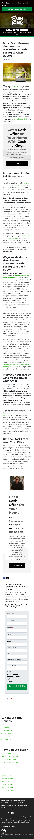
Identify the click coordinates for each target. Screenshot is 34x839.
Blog (17, 34)
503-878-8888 (17, 30)
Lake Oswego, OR (8, 778)
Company (16, 32)
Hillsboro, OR (6, 775)
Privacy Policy (6, 805)
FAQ (19, 803)
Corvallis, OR (6, 733)
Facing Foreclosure (8, 759)
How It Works (23, 32)
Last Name (11, 621)
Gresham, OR (6, 739)
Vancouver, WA (7, 787)
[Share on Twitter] (7, 578)
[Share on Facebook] (4, 578)
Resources (25, 803)
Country (9, 671)
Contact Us (21, 800)
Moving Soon (6, 753)
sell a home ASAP (20, 119)
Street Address (11, 647)
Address (10, 642)
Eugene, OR (5, 736)
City (8, 653)
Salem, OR (5, 781)
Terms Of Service (17, 805)
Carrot (3, 836)
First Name (11, 614)
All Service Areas (7, 790)
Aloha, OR (5, 727)
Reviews (29, 32)
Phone (10, 628)
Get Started (17, 163)
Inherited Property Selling (11, 762)
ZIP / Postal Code (12, 665)
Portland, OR (6, 724)
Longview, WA (6, 784)
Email (9, 635)
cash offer (15, 87)
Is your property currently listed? (13, 676)
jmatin (7, 61)
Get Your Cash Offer (17, 9)
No (10, 679)
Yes (10, 681)
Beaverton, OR (6, 730)
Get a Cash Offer (17, 565)
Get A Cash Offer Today (9, 800)
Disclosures (5, 808)
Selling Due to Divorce (9, 756)
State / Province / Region (14, 659)
